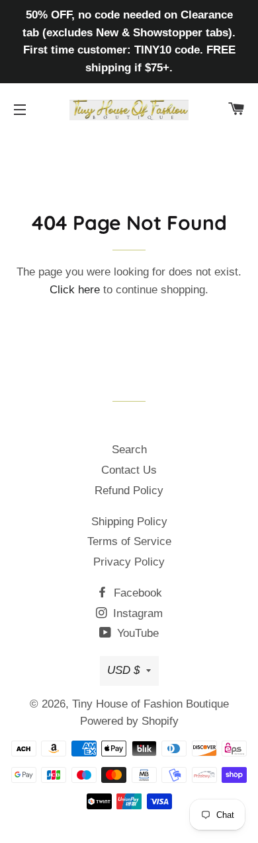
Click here (75, 289)
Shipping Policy (129, 521)
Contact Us (129, 470)
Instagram (136, 613)
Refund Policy (129, 490)
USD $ (123, 670)
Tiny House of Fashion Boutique (150, 704)
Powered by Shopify (129, 721)
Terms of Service (129, 541)
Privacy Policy (129, 562)
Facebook (136, 593)
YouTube (136, 633)
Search (129, 449)
